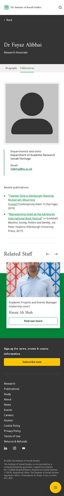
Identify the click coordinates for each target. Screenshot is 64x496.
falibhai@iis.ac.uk (21, 169)
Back (9, 20)
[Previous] (48, 254)
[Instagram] (15, 448)
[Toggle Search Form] (60, 7)
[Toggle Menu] (55, 487)
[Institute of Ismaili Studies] (22, 7)
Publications (27, 68)
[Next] (56, 254)
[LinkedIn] (6, 448)
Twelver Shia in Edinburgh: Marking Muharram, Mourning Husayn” (31, 200)
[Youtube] (24, 448)
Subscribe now (32, 362)
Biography (11, 68)
